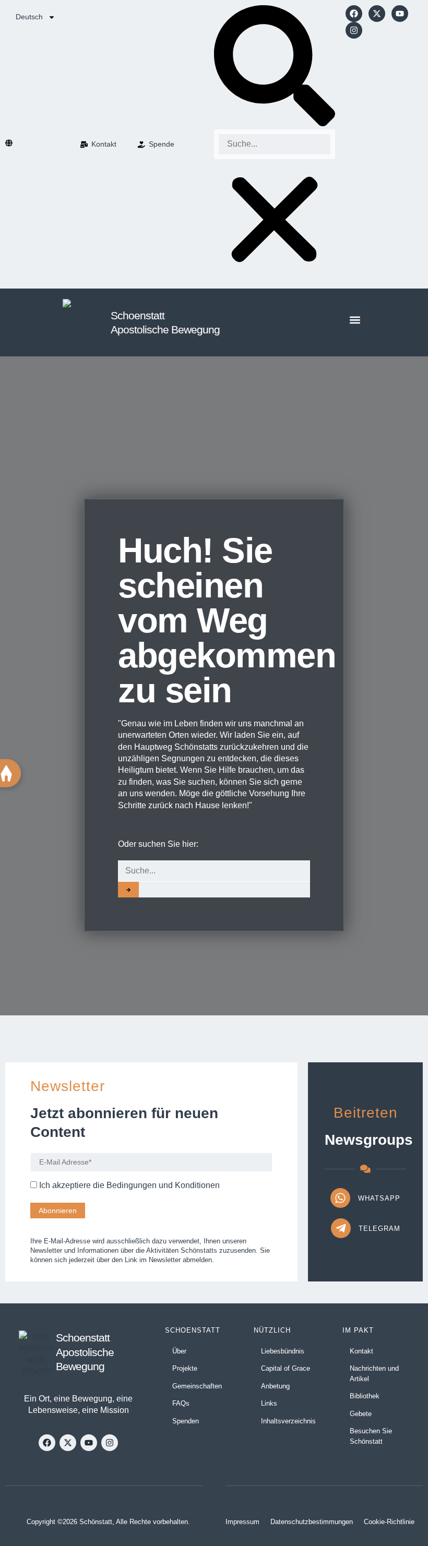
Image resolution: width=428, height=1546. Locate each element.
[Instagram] (354, 30)
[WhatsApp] (340, 1198)
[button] (274, 67)
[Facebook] (354, 13)
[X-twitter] (376, 13)
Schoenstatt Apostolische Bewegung (85, 1352)
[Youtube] (399, 13)
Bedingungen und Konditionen (163, 1185)
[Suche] (128, 889)
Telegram (379, 1228)
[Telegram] (341, 1228)
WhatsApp (379, 1198)
